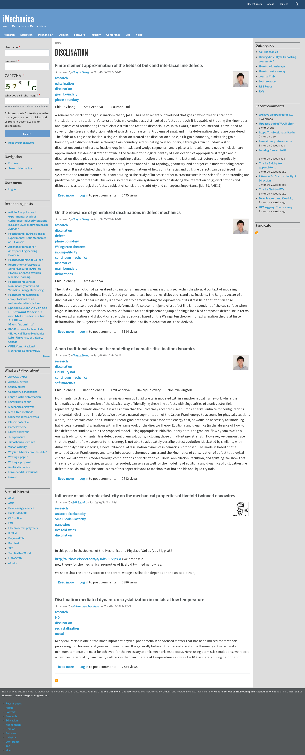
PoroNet (13, 543)
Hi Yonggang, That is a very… (277, 207)
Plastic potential (18, 422)
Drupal (167, 691)
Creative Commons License (114, 691)
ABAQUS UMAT (17, 377)
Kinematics (63, 263)
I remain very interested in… (277, 141)
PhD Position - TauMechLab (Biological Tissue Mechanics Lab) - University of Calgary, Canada (26, 335)
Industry (96, 34)
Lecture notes (268, 81)
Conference (113, 34)
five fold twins (65, 530)
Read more (66, 195)
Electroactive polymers (23, 528)
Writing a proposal (19, 462)
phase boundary (67, 100)
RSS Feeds (265, 86)
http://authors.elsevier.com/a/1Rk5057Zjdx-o (88, 559)
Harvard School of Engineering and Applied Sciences (245, 691)
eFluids (12, 563)
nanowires (62, 524)
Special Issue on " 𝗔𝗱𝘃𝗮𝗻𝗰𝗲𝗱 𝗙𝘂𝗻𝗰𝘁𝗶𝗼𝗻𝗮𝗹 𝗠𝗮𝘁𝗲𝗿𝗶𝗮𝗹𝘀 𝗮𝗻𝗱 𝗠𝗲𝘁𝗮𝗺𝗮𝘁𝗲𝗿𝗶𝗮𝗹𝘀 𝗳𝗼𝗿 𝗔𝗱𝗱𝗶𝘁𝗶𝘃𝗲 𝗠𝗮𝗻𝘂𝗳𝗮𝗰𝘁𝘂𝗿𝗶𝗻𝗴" (27, 316)
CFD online (15, 518)
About (270, 3)
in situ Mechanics (19, 467)
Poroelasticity (17, 427)
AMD (11, 503)
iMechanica (18, 19)
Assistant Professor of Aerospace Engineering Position (22, 251)
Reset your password (21, 143)
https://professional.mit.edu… (278, 132)
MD (57, 617)
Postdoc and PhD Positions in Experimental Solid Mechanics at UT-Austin (27, 238)
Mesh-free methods (20, 412)
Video (139, 34)
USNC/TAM (15, 558)
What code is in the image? (21, 95)
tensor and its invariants (23, 472)
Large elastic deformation (24, 397)
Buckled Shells (17, 513)
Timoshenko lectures (21, 442)
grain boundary (66, 94)
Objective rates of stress (23, 417)
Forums (13, 163)
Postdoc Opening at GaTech (25, 260)
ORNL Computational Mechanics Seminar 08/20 (24, 348)
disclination (63, 89)
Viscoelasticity (17, 447)
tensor (12, 477)
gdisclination (64, 83)
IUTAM (12, 533)
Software (79, 34)
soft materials (65, 383)
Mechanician (45, 34)
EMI (10, 523)
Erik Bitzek (78, 502)
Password (11, 61)
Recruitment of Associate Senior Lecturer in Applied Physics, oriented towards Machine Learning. (24, 271)
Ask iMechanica (268, 52)
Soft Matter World (19, 553)
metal (59, 633)
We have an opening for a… (276, 114)
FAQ (261, 91)
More (46, 356)
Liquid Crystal (65, 372)
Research (9, 34)
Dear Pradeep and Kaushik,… (277, 198)
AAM (11, 498)
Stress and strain (18, 432)
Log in (83, 195)
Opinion (63, 34)
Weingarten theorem (70, 247)
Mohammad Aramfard (85, 606)
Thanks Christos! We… (273, 189)
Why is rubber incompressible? (27, 452)
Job (128, 34)
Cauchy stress (16, 387)
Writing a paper (18, 457)
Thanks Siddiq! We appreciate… (270, 165)
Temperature (16, 437)
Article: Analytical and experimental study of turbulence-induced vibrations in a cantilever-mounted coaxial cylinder (28, 220)
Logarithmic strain (19, 402)
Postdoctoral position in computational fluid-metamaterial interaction (24, 299)
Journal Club (267, 76)
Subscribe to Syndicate (256, 232)
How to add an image (272, 66)
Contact (283, 3)
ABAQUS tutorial (18, 382)
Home (58, 43)
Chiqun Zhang (80, 72)
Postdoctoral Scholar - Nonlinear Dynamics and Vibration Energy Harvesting (26, 286)
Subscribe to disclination (56, 680)
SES (10, 548)
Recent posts (254, 3)
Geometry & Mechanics (22, 392)
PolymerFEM (16, 538)
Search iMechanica (20, 168)
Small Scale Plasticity (70, 519)
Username (11, 47)
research (61, 78)
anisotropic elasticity (70, 514)
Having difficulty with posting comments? (277, 59)
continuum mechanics (71, 257)
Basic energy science (21, 508)
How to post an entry (272, 71)
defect (60, 236)
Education (26, 34)
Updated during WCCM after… (277, 123)
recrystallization (67, 628)
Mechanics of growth (21, 407)
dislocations (64, 274)
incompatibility (66, 252)
